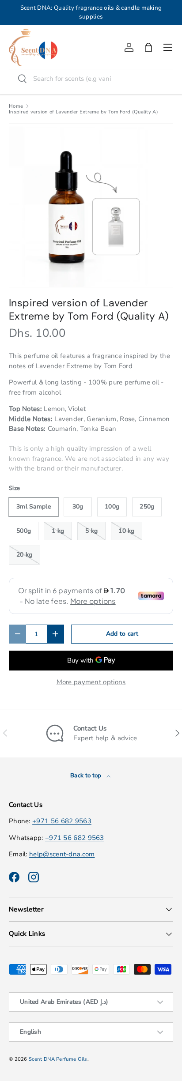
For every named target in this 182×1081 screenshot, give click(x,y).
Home (16, 106)
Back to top (86, 776)
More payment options (91, 682)
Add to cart (122, 633)
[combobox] (91, 78)
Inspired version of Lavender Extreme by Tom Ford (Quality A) (83, 111)
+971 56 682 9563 (61, 821)
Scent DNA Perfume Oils (58, 1059)
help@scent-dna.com (62, 854)
